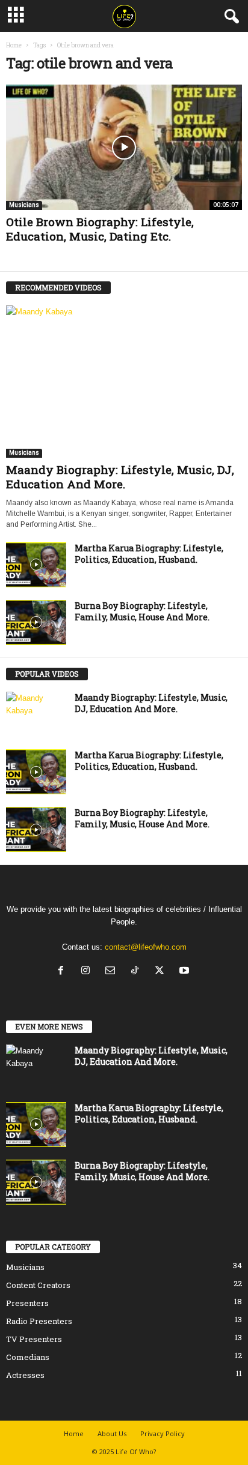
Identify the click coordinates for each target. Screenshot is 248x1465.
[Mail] (113, 971)
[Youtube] (186, 971)
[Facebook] (63, 971)
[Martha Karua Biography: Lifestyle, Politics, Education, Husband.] (36, 564)
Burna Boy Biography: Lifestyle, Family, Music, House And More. (142, 611)
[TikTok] (137, 971)
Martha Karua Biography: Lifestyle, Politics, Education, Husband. (149, 553)
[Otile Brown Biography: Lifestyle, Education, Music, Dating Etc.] (124, 147)
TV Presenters (34, 1339)
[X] (162, 971)
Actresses (25, 1375)
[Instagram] (88, 971)
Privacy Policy (162, 1433)
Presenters (27, 1303)
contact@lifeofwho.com (146, 946)
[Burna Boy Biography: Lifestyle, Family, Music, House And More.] (36, 622)
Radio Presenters (39, 1321)
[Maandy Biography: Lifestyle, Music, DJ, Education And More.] (124, 381)
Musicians (24, 205)
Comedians (27, 1357)
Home (14, 45)
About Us (112, 1433)
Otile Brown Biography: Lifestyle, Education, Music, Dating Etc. (100, 229)
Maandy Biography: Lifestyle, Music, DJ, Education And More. (120, 476)
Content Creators (38, 1285)
